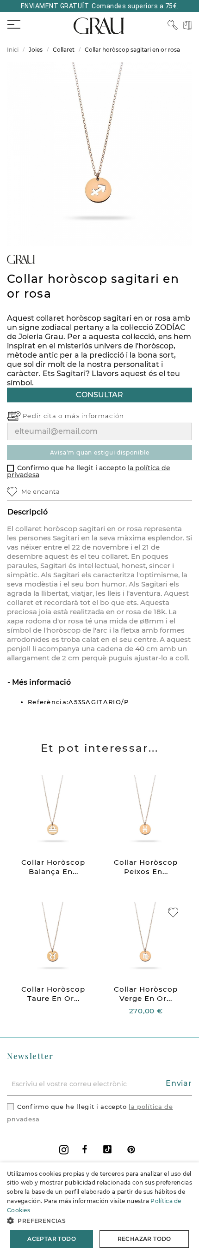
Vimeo (107, 1149)
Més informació (40, 682)
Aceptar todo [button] (51, 1238)
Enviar (179, 1083)
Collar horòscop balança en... (53, 867)
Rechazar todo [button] (144, 1238)
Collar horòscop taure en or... (53, 994)
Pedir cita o (44, 415)
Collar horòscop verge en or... (146, 994)
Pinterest (131, 1149)
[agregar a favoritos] (173, 912)
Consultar (99, 394)
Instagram (63, 1149)
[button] (99, 1221)
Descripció (27, 512)
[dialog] (99, 1209)
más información (94, 415)
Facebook (84, 1149)
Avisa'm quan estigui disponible (99, 452)
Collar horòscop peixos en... (146, 867)
